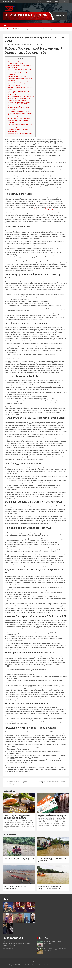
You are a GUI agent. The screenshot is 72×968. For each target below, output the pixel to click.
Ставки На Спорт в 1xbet (15, 63)
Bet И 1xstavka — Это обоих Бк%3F (18, 95)
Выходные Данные (13, 131)
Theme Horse (38, 965)
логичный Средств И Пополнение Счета (20, 133)
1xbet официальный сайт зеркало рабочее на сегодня (48, 209)
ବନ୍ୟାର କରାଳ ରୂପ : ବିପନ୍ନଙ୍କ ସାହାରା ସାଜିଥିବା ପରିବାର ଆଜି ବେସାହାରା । (50, 887)
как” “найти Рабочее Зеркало (17, 76)
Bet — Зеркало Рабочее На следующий (20, 69)
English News (47, 1)
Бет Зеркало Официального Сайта (18, 111)
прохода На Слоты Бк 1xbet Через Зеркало (21, 96)
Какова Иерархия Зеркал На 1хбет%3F (19, 82)
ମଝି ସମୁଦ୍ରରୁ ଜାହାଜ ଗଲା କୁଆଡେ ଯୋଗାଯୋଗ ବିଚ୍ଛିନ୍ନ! (15, 887)
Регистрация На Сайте (14, 62)
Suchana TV (22, 965)
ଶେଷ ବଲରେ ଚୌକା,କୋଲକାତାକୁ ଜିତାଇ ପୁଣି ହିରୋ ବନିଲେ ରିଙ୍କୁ (19, 782)
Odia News (55, 1)
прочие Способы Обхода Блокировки (19, 118)
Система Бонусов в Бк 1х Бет (17, 71)
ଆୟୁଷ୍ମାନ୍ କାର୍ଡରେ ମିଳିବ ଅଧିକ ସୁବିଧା (52, 815)
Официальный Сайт (14, 117)
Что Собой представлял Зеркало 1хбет (20, 124)
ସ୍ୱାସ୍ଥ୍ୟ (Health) (11, 791)
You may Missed (10, 834)
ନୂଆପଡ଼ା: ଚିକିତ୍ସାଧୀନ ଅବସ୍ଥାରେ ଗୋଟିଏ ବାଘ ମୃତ (52, 782)
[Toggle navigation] (5, 25)
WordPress (59, 965)
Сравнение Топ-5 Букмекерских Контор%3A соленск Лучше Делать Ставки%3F (18, 107)
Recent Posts (44, 938)
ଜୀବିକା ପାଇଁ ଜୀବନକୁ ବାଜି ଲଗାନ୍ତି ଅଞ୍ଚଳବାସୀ (19, 859)
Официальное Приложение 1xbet (18, 129)
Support (40, 1)
